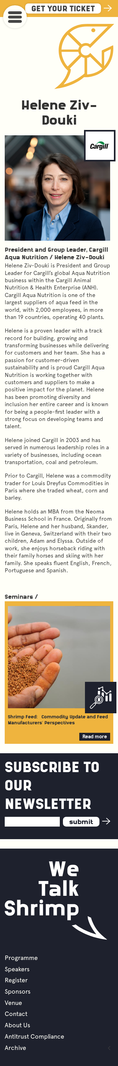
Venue (13, 1003)
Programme (21, 958)
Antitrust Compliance (34, 1036)
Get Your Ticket (63, 9)
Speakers (17, 969)
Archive (15, 1048)
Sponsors (18, 991)
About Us (17, 1025)
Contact (16, 1014)
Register (16, 980)
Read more (96, 736)
